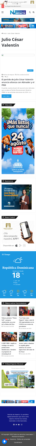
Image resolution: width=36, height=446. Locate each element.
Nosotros (13, 439)
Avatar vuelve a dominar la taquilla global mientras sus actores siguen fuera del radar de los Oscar (26, 348)
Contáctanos (18, 442)
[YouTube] (19, 424)
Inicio (4, 33)
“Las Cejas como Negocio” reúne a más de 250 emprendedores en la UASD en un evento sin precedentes (26, 322)
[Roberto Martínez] (18, 2)
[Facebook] (14, 424)
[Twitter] (17, 424)
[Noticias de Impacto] (18, 12)
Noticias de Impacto (8, 74)
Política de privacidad (23, 439)
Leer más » (6, 96)
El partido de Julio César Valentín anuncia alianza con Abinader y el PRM (18, 82)
